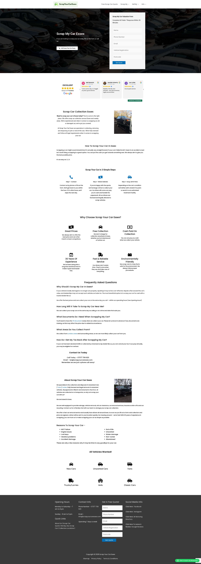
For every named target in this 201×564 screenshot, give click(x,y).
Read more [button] (127, 96)
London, (71, 334)
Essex (75, 334)
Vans (59, 387)
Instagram (138, 512)
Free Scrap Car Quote (110, 4)
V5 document (77, 321)
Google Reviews (138, 527)
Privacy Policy (96, 559)
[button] (143, 89)
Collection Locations (66, 528)
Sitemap (86, 559)
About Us (58, 523)
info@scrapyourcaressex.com (90, 517)
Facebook (138, 507)
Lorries (64, 387)
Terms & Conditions (110, 559)
